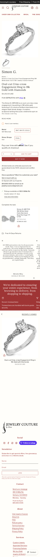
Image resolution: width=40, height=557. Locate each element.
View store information (11, 197)
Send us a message (20, 489)
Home (4, 77)
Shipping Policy (18, 528)
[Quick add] (4, 355)
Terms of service (18, 526)
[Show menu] (3, 8)
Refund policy (17, 523)
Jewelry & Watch (19, 554)
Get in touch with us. (9, 178)
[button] (7, 8)
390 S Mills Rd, (18, 492)
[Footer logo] (20, 427)
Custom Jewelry (19, 542)
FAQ (14, 520)
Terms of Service (12, 478)
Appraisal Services (20, 545)
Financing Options (20, 548)
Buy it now (20, 159)
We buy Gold (18, 551)
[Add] (18, 226)
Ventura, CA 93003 (20, 495)
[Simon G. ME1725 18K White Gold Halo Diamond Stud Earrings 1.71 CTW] (8, 218)
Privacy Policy (17, 531)
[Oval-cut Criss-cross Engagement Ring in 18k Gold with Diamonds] (20, 338)
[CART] (37, 8)
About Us (15, 517)
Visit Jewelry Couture (20, 514)
